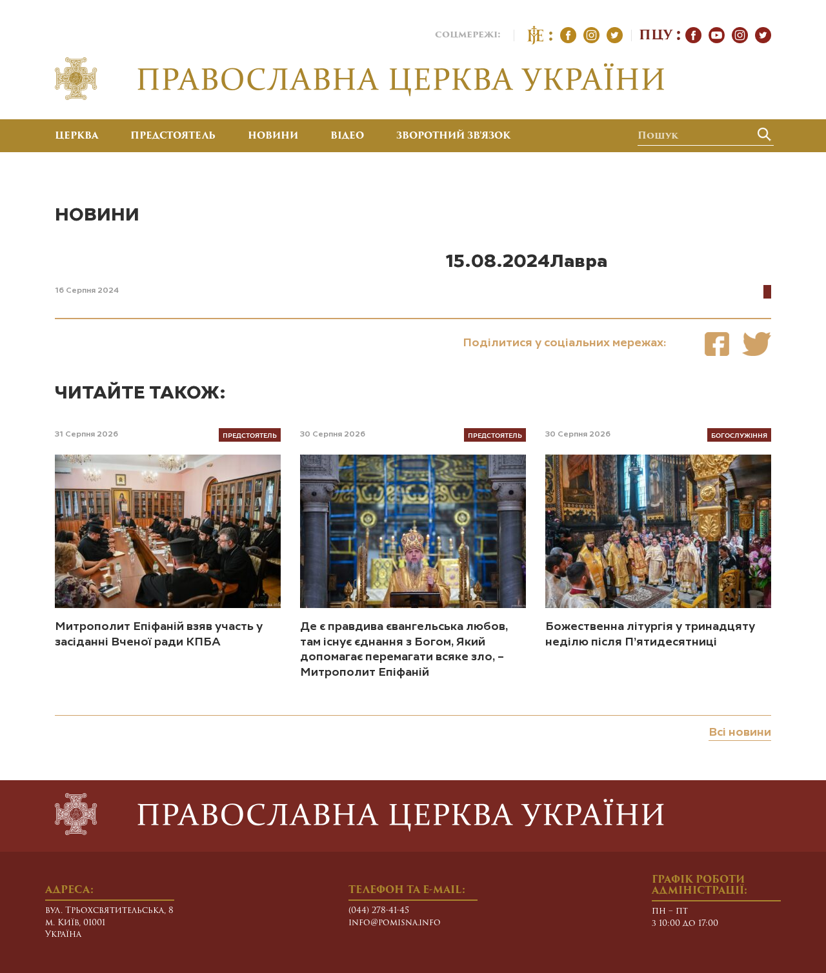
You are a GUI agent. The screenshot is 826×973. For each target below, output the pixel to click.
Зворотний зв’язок (453, 136)
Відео (347, 136)
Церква (76, 136)
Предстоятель (173, 136)
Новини (273, 136)
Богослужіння (739, 435)
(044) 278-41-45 (378, 911)
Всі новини (740, 732)
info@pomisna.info (394, 923)
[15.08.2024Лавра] (717, 344)
